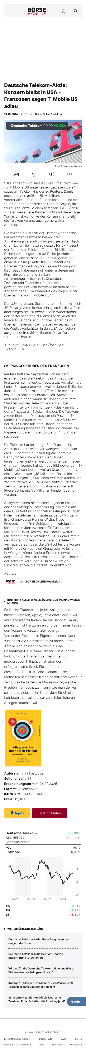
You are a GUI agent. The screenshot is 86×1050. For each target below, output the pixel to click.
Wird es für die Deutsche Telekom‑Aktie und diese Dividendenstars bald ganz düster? (40, 970)
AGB (63, 1039)
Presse (78, 1039)
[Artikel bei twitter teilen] (69, 174)
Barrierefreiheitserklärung (17, 1039)
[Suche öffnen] (76, 11)
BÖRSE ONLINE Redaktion (42, 581)
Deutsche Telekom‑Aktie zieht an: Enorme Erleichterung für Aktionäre (35, 955)
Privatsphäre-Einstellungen (17, 1044)
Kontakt (41, 1044)
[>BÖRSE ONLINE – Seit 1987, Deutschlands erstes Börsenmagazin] (37, 11)
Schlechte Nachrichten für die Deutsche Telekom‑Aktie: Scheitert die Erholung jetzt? (37, 999)
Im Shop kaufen (50, 813)
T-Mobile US (19, 187)
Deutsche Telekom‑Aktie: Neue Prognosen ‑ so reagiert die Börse (38, 941)
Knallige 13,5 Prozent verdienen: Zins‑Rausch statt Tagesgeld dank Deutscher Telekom (40, 984)
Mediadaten (76, 1044)
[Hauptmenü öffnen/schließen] (10, 11)
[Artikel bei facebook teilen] (52, 174)
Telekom (26, 191)
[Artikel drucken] (34, 174)
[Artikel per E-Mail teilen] (16, 174)
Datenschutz (45, 1039)
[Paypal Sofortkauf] (17, 813)
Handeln (76, 1001)
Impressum (57, 1044)
